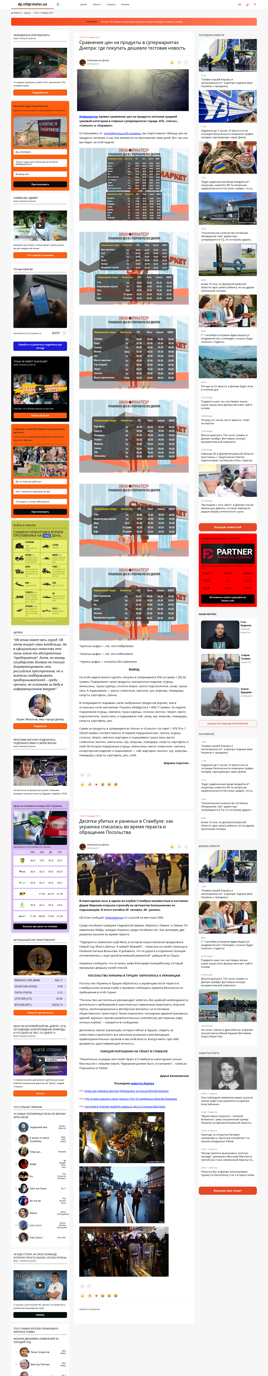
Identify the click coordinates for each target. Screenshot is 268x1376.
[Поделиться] (179, 62)
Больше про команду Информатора (227, 723)
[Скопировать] (186, 62)
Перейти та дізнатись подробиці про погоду (40, 346)
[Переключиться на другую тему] (247, 4)
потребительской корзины (122, 133)
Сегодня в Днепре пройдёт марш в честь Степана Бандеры (125, 1106)
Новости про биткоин (40, 1012)
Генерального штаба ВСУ (45, 620)
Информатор (88, 116)
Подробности (40, 92)
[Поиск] (255, 4)
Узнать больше (40, 415)
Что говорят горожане (40, 255)
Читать (40, 1093)
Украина (111, 4)
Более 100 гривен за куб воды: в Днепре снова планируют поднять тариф (142, 21)
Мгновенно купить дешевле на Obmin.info (228, 599)
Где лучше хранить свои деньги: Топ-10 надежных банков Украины (131, 1099)
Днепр (83, 4)
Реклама (125, 4)
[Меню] (58, 4)
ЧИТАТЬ (40, 1315)
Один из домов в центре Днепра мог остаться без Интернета (126, 1091)
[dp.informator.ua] (32, 4)
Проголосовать (40, 184)
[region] (40, 341)
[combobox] (59, 333)
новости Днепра (142, 1083)
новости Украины (89, 1309)
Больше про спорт (228, 1191)
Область (97, 4)
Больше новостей (227, 527)
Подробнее (40, 726)
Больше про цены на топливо (40, 926)
